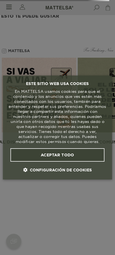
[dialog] (57, 128)
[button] (57, 170)
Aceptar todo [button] (57, 154)
